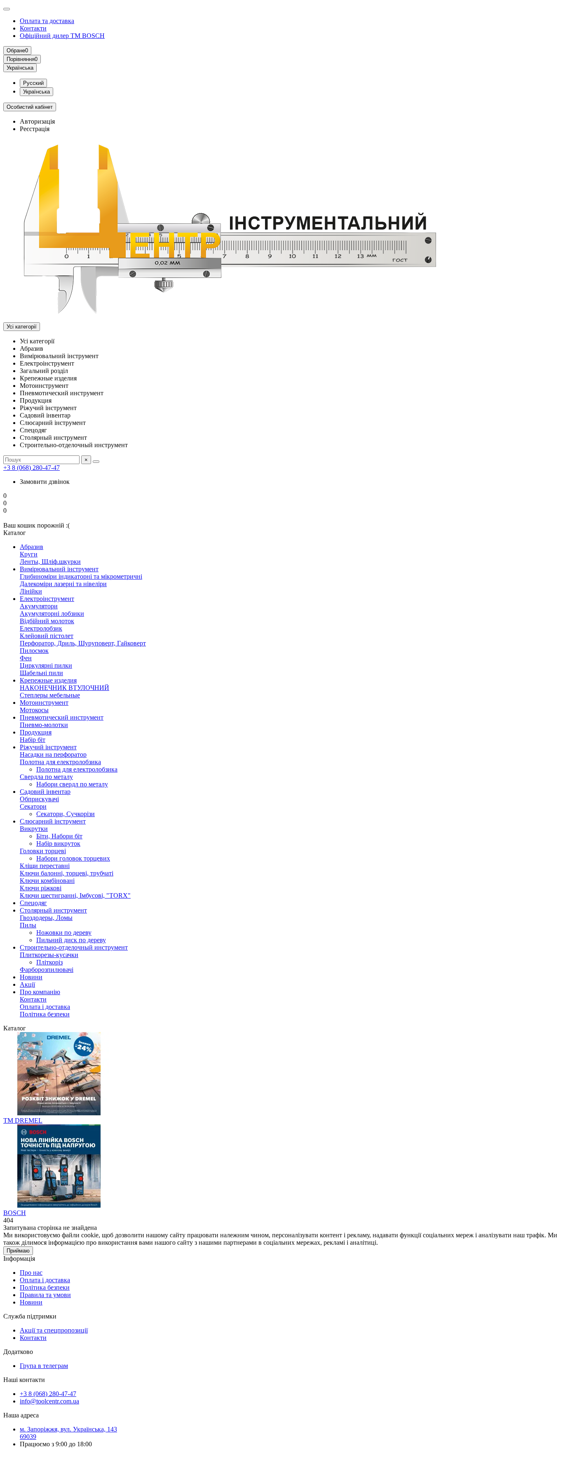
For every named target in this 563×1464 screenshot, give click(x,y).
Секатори (33, 806)
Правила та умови (45, 1294)
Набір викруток (58, 843)
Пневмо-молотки (44, 724)
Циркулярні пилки (46, 665)
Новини (31, 977)
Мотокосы (34, 709)
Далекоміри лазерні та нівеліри (63, 583)
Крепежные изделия (48, 680)
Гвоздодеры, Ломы (46, 917)
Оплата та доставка (47, 20)
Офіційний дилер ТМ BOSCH (62, 35)
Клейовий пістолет (46, 635)
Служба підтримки (29, 1316)
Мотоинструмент (44, 702)
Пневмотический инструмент (61, 717)
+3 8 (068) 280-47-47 (31, 467)
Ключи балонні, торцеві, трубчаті (66, 873)
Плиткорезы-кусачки (49, 954)
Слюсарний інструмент (53, 821)
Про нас (31, 1272)
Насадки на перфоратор (53, 754)
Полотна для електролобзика (60, 761)
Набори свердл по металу (72, 784)
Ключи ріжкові (40, 888)
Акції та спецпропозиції (54, 1330)
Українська (36, 92)
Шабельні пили (41, 672)
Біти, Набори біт (59, 836)
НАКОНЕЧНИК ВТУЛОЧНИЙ (64, 687)
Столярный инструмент (53, 910)
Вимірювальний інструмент (59, 568)
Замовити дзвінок (45, 481)
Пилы (28, 925)
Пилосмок (34, 650)
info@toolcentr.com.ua (49, 1401)
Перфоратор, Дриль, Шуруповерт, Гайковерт (83, 643)
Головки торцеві (43, 850)
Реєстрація (34, 128)
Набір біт (32, 739)
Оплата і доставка (45, 1006)
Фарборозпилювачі (46, 969)
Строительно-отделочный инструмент (74, 947)
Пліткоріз (49, 962)
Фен (26, 658)
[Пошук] (96, 461)
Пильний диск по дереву (71, 939)
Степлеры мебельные (50, 695)
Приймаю (18, 1251)
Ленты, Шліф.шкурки (50, 561)
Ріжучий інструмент (48, 747)
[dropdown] (6, 9)
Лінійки (31, 591)
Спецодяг (33, 902)
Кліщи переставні (45, 865)
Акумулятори (39, 606)
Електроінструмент (47, 598)
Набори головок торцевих (73, 858)
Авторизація (37, 121)
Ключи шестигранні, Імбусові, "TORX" (75, 895)
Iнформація (19, 1258)
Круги (29, 554)
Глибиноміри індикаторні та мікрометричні (81, 576)
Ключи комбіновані (47, 880)
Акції (27, 984)
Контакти (33, 28)
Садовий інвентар (45, 791)
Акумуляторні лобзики (52, 613)
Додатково (18, 1351)
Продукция (36, 732)
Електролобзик (41, 628)
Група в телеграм (44, 1365)
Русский (33, 83)
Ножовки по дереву (63, 932)
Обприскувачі (39, 798)
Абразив (31, 546)
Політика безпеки (45, 1014)
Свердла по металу (46, 776)
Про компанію (40, 991)
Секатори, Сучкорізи (65, 813)
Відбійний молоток (47, 620)
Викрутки (34, 828)
